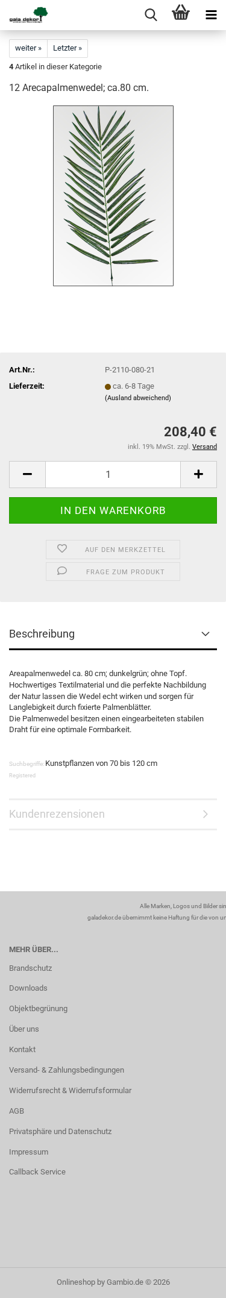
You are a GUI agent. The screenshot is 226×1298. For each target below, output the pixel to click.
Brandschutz (30, 968)
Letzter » (67, 47)
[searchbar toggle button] (151, 15)
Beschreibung (42, 633)
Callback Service (37, 1171)
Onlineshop (76, 1282)
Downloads (28, 987)
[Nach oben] (193, 1280)
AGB (16, 1110)
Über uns (24, 1028)
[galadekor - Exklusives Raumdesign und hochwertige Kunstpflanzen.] (24, 15)
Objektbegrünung (38, 1008)
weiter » (28, 47)
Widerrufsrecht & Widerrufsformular (70, 1090)
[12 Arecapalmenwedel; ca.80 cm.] (113, 195)
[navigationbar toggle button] (211, 15)
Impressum (28, 1151)
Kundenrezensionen (57, 813)
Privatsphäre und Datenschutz (60, 1131)
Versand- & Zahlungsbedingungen (66, 1069)
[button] (27, 474)
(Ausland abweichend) (138, 398)
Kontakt (22, 1049)
